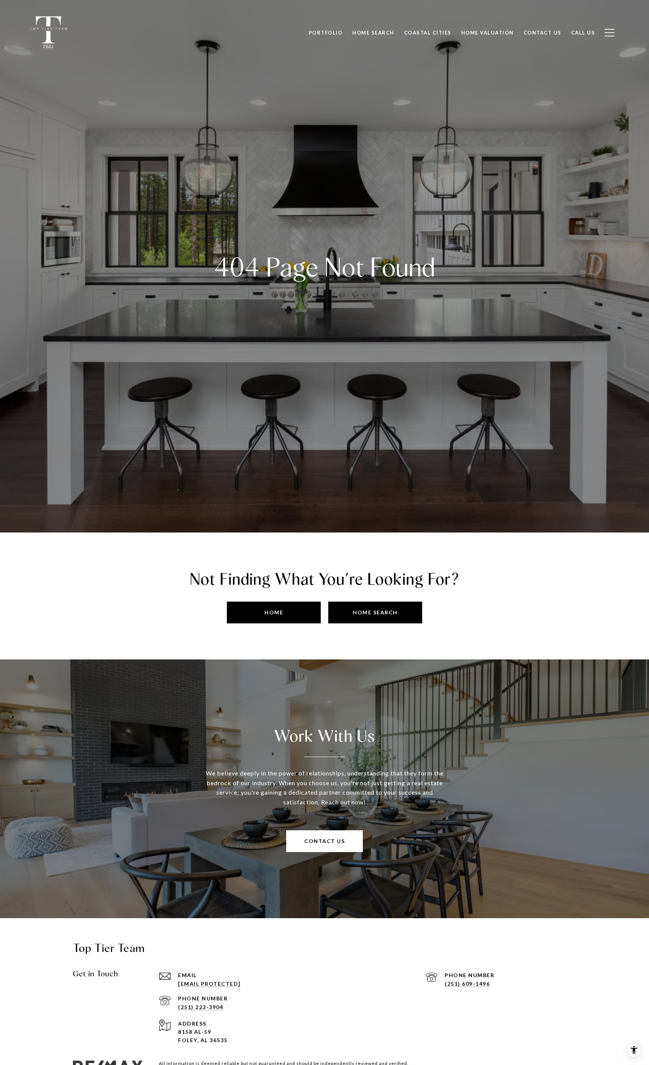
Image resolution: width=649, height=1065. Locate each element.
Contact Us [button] (324, 841)
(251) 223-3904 (200, 1007)
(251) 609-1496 (467, 984)
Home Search (373, 33)
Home (273, 612)
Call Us (583, 33)
